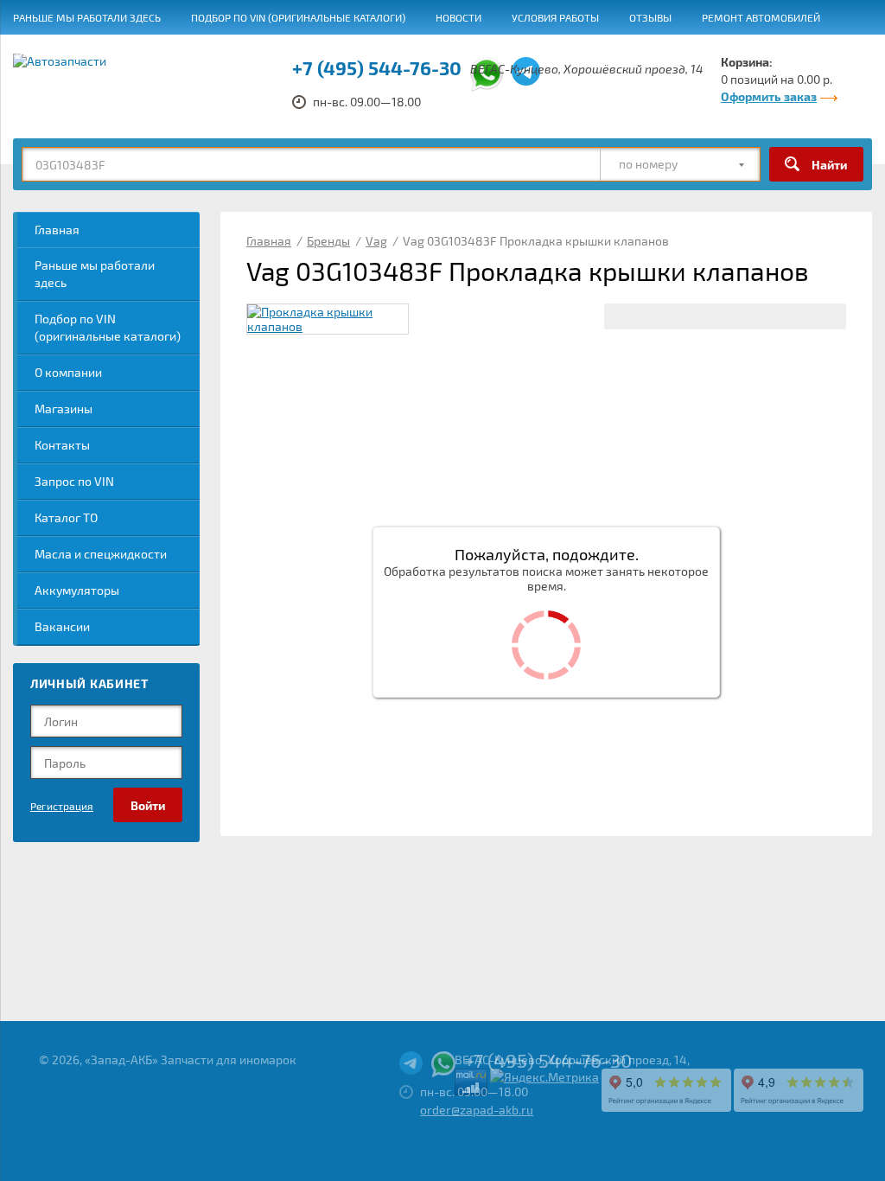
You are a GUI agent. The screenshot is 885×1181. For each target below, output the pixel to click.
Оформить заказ (769, 96)
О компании (68, 372)
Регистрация (61, 806)
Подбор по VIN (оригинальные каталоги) (298, 17)
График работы (310, 53)
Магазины (63, 408)
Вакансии (213, 53)
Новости (458, 17)
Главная (57, 229)
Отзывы (650, 17)
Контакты (62, 444)
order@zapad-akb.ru (476, 1109)
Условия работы (555, 17)
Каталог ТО (66, 517)
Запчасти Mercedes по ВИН (85, 53)
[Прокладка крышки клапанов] (327, 319)
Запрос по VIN (74, 481)
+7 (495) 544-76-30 (548, 1060)
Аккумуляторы (77, 590)
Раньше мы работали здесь (87, 17)
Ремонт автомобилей (761, 17)
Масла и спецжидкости (101, 553)
